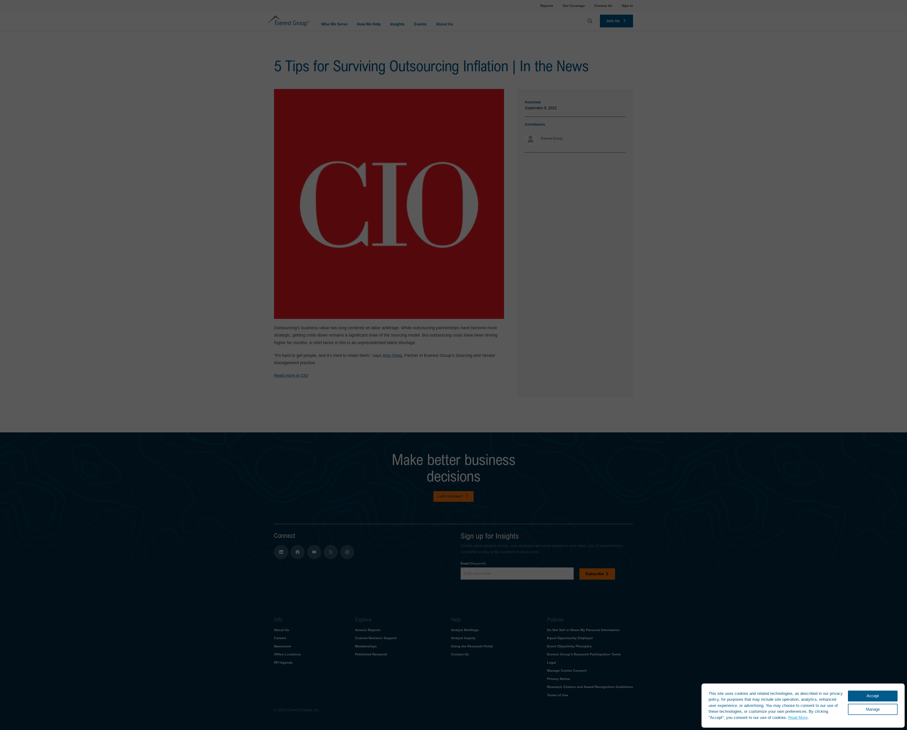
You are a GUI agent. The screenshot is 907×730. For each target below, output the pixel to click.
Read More (798, 717)
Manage (873, 709)
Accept (873, 696)
